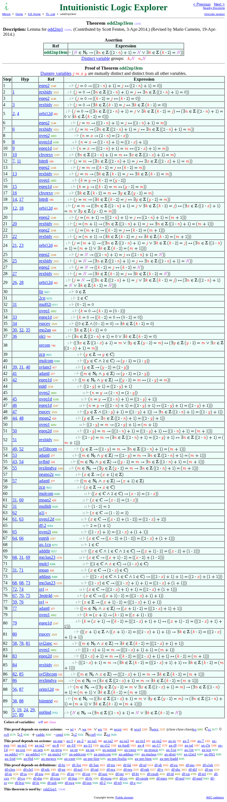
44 (14, 418)
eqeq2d (45, 430)
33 (14, 317)
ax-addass (126, 754)
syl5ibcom (48, 448)
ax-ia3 (124, 741)
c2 (75, 734)
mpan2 (45, 418)
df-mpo (161, 778)
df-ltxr (19, 783)
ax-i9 (173, 745)
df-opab (153, 774)
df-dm (37, 778)
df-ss (23, 774)
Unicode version (214, 14)
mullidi (45, 506)
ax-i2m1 (190, 754)
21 (14, 245)
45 (14, 399)
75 (28, 595)
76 (21, 602)
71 (21, 570)
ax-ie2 (39, 745)
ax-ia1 (92, 741)
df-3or (76, 765)
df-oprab (142, 778)
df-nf (142, 765)
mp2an (45, 330)
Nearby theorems (214, 7)
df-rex (111, 769)
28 (21, 282)
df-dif (193, 769)
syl (41, 589)
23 (21, 245)
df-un (209, 769)
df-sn (55, 774)
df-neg (69, 783)
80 (14, 634)
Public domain (124, 797)
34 (14, 323)
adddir (44, 551)
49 (14, 448)
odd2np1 (55, 29)
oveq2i (45, 531)
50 (14, 430)
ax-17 (156, 745)
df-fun (72, 778)
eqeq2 (44, 85)
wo (100, 729)
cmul (59, 734)
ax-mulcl (54, 754)
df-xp (186, 774)
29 (32, 709)
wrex (155, 729)
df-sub (52, 783)
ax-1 (69, 741)
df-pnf (179, 778)
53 (14, 455)
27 (14, 273)
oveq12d (46, 519)
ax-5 (186, 741)
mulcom (46, 360)
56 (14, 689)
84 (14, 665)
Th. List (50, 14)
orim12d (46, 689)
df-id (170, 774)
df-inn (87, 783)
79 (14, 623)
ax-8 (55, 745)
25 (14, 260)
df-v (160, 769)
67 (14, 595)
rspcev (44, 323)
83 (14, 656)
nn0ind (45, 712)
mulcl (44, 563)
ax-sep (38, 750)
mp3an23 (47, 557)
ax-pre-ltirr (91, 759)
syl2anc (45, 643)
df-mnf (197, 778)
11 (19, 161)
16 (14, 193)
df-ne (62, 769)
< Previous (202, 4)
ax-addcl (11, 754)
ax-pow (56, 750)
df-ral (95, 769)
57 (14, 480)
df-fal (127, 765)
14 (14, 199)
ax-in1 (140, 741)
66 (21, 538)
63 (21, 519)
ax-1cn (45, 544)
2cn (42, 298)
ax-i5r (205, 745)
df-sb (158, 765)
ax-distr (170, 754)
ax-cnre (69, 759)
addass (45, 576)
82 (14, 674)
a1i (41, 512)
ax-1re (189, 750)
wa (84, 729)
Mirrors (6, 14)
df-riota (106, 778)
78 (21, 643)
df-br (135, 774)
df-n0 (118, 783)
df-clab (208, 765)
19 (19, 709)
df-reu (127, 769)
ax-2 (80, 741)
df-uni (102, 774)
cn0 (93, 734)
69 (28, 557)
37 (14, 714)
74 (21, 589)
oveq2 (44, 135)
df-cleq (10, 769)
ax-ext (20, 750)
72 (14, 589)
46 (14, 405)
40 (28, 367)
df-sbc (175, 769)
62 (14, 512)
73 (28, 582)
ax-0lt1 (209, 754)
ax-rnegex (48, 759)
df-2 (42, 525)
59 (14, 602)
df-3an (94, 765)
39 (14, 367)
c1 (21, 734)
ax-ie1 (22, 745)
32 (21, 330)
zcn (42, 354)
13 (14, 173)
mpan (44, 570)
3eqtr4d (45, 595)
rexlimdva (47, 468)
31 (14, 304)
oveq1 (44, 180)
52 (21, 448)
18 (21, 208)
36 (14, 336)
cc (209, 729)
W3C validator (215, 797)
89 (21, 714)
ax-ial (189, 745)
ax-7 (200, 741)
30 (14, 330)
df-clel (28, 769)
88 (21, 701)
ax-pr (74, 750)
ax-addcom (77, 754)
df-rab (144, 769)
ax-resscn (151, 750)
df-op (86, 774)
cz (108, 734)
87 (21, 689)
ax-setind (109, 750)
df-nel (78, 769)
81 (28, 643)
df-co (21, 778)
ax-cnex (130, 750)
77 (14, 608)
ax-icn (206, 750)
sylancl (45, 367)
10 (14, 154)
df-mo (190, 765)
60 (21, 500)
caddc (40, 734)
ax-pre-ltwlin (117, 759)
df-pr (70, 774)
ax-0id (28, 759)
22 (14, 236)
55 (14, 468)
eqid (43, 386)
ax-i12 (105, 745)
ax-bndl (124, 745)
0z (41, 291)
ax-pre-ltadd (169, 759)
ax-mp (58, 741)
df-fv (88, 778)
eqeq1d (45, 148)
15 (14, 186)
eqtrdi (44, 538)
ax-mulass (148, 754)
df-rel (202, 774)
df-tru (111, 765)
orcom (44, 345)
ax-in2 (157, 741)
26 (14, 282)
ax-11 (88, 745)
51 (14, 439)
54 (21, 461)
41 (14, 373)
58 (14, 643)
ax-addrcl (33, 754)
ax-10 (71, 745)
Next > (219, 4)
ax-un (90, 750)
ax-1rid (10, 759)
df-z (133, 783)
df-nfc (45, 769)
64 (14, 538)
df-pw (39, 774)
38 (14, 701)
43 (14, 461)
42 (14, 379)
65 (14, 531)
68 (14, 557)
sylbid (44, 461)
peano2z (46, 474)
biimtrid (46, 701)
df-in (8, 774)
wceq (118, 729)
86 (14, 680)
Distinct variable (95, 58)
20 (14, 223)
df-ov (124, 778)
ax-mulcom (102, 754)
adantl (44, 373)
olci (42, 336)
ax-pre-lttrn (143, 759)
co (195, 729)
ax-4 (141, 745)
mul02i (45, 304)
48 (21, 418)
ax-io (172, 741)
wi (72, 729)
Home (19, 14)
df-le (35, 783)
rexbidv (45, 92)
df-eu (174, 765)
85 (21, 674)
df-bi (61, 765)
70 (21, 595)
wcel (137, 729)
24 (26, 709)
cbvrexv (46, 154)
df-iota (55, 778)
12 (14, 208)
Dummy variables (55, 73)
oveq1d (45, 141)
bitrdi (43, 161)
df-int (119, 774)
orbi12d (46, 113)
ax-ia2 (108, 741)
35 (28, 330)
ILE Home (34, 14)
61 (14, 519)
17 (21, 199)
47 (14, 411)
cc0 (6, 734)
